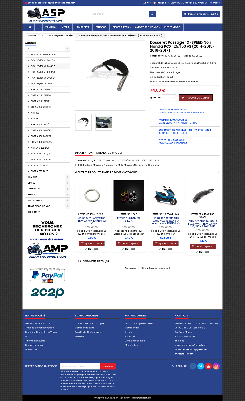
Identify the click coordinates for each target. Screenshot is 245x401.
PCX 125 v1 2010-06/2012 (43, 54)
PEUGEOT (101, 27)
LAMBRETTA (82, 27)
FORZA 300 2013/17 (40, 124)
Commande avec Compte (89, 323)
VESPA (65, 27)
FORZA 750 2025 (39, 171)
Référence (156, 55)
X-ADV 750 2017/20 (41, 153)
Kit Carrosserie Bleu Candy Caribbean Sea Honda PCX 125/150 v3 (166, 220)
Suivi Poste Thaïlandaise (88, 332)
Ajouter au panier (195, 98)
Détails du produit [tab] (110, 153)
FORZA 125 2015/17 (40, 89)
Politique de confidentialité (39, 327)
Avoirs (128, 332)
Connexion (188, 2)
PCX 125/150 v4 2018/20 (43, 72)
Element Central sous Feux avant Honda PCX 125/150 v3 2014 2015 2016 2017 (203, 225)
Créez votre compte (209, 2)
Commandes (132, 327)
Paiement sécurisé (35, 340)
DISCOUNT (34, 212)
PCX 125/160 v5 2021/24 (43, 77)
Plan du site (31, 349)
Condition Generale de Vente (41, 332)
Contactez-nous (34, 345)
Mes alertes (131, 345)
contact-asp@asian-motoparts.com (55, 2)
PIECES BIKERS (121, 27)
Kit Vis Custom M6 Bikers (128, 219)
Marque (188, 55)
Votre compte (135, 315)
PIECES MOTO (172, 27)
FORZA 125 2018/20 (41, 95)
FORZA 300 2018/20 (41, 130)
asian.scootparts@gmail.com (191, 345)
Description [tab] (83, 153)
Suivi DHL (79, 336)
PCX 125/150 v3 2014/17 (43, 66)
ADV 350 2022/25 (40, 147)
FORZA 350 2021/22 (41, 136)
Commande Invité (84, 327)
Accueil (30, 43)
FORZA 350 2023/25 (41, 142)
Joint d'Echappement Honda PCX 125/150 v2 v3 (92, 220)
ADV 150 (35, 112)
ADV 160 (35, 118)
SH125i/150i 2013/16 (41, 107)
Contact (181, 315)
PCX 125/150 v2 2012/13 (43, 60)
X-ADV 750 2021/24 (41, 159)
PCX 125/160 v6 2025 (41, 83)
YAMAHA (51, 27)
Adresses (130, 336)
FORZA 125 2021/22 (41, 101)
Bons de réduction (135, 340)
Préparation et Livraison (37, 323)
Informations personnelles (139, 323)
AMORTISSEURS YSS (146, 27)
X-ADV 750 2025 (39, 165)
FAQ (27, 336)
